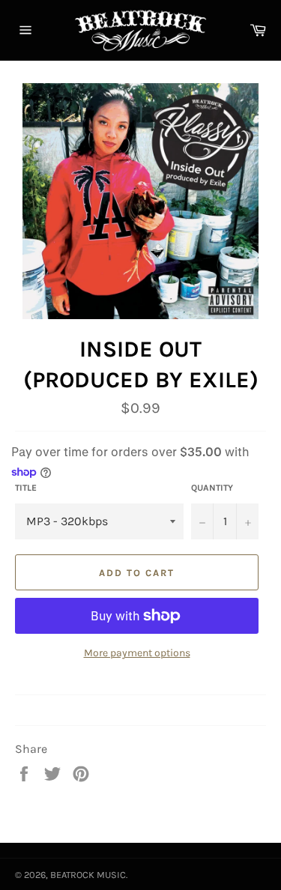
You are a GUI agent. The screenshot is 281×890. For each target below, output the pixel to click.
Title (26, 487)
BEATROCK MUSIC (88, 874)
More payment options (137, 653)
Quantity (212, 487)
